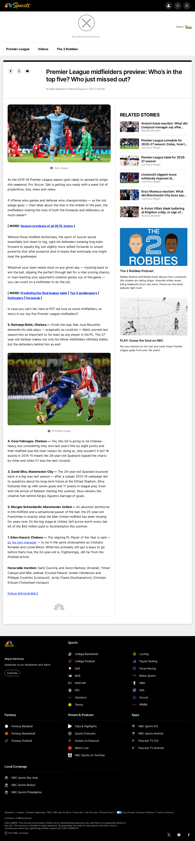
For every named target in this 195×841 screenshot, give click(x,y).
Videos (43, 49)
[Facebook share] (11, 71)
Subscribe (12, 673)
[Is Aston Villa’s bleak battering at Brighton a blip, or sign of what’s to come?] (129, 211)
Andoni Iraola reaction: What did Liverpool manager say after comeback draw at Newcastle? (164, 125)
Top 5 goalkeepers (84, 293)
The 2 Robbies (67, 49)
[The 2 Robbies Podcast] (153, 247)
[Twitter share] (19, 71)
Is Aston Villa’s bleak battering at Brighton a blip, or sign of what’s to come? (162, 210)
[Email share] (27, 71)
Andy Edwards (57, 88)
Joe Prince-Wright (150, 147)
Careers (20, 812)
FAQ (49, 812)
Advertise (9, 812)
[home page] (17, 5)
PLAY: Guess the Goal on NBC (142, 340)
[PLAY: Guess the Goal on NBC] (153, 316)
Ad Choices (91, 812)
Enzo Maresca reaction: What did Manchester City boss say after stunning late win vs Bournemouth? (162, 193)
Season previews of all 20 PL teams (47, 226)
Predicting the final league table (44, 293)
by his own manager (22, 542)
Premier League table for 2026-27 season (163, 159)
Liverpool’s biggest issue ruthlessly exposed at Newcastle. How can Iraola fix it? (162, 176)
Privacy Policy (107, 812)
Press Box (79, 812)
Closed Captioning (35, 812)
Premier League (18, 49)
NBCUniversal (25, 818)
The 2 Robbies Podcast (137, 271)
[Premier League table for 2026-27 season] (129, 160)
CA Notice (150, 812)
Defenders (15, 298)
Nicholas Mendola (150, 130)
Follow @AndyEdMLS (23, 593)
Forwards (33, 298)
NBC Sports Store (62, 812)
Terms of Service (165, 812)
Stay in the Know (14, 658)
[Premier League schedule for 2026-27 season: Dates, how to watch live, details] (129, 143)
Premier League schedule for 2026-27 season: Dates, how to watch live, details (164, 142)
